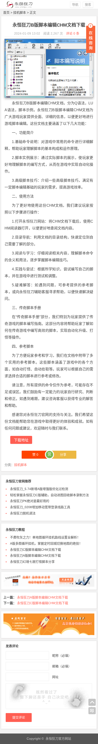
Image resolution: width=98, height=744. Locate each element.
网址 (55, 677)
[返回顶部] (92, 702)
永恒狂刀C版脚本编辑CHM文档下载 (35, 549)
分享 (63, 454)
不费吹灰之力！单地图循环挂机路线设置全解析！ (45, 537)
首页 (6, 12)
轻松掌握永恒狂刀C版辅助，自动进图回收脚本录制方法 (49, 495)
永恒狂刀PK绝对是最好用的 (29, 501)
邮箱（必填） (61, 666)
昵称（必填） (61, 655)
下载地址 (21, 440)
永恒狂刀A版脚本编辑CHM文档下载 (35, 555)
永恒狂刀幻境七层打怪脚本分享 (32, 561)
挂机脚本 (19, 12)
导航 (75, 4)
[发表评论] (92, 710)
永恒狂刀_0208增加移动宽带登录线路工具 (40, 507)
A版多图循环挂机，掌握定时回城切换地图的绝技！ (46, 543)
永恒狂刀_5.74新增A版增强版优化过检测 (39, 489)
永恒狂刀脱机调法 (23, 513)
